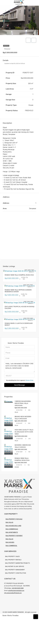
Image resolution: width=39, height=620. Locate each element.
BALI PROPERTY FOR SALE (14, 519)
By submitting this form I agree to (19, 380)
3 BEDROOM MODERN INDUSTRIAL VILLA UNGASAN (23, 403)
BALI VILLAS (9, 522)
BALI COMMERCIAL (11, 545)
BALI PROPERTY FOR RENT (14, 535)
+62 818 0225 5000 (17, 588)
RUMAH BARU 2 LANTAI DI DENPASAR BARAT (19, 324)
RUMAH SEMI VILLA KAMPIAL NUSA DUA (19, 275)
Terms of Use (29, 380)
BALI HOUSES (10, 542)
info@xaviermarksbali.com (16, 590)
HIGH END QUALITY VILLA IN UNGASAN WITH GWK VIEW (24, 432)
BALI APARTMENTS (12, 532)
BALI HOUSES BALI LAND (13, 526)
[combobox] (19, 376)
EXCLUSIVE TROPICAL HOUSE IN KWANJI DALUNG (19, 307)
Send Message (19, 385)
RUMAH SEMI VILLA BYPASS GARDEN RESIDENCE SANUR (18, 291)
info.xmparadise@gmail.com (13, 593)
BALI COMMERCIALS (12, 529)
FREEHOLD (6, 45)
